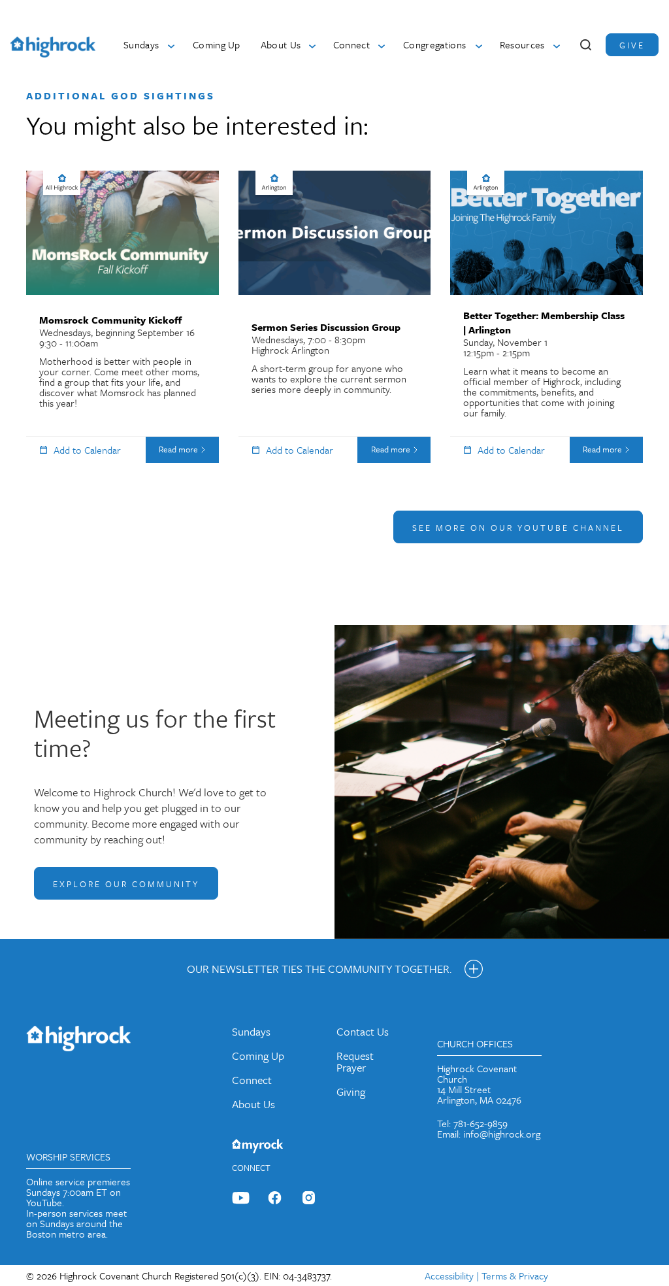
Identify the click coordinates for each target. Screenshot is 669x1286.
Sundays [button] (141, 44)
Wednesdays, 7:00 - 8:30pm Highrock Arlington (329, 358)
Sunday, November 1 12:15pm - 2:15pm (544, 364)
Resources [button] (522, 44)
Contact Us (362, 1031)
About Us (253, 1104)
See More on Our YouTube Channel (518, 527)
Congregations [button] (434, 44)
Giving (350, 1091)
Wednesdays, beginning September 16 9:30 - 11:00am (119, 361)
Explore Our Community (126, 883)
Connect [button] (351, 44)
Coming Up (216, 44)
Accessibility (449, 1275)
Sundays (251, 1031)
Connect (252, 1080)
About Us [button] (281, 44)
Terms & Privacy (514, 1275)
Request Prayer (355, 1061)
